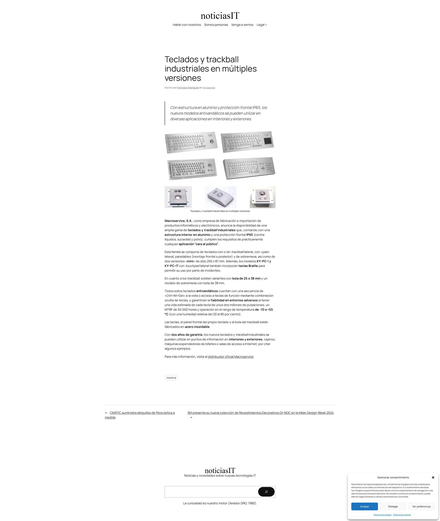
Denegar (393, 506)
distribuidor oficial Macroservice (231, 357)
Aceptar (364, 506)
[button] (433, 477)
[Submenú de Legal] (266, 25)
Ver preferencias (421, 506)
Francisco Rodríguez (188, 87)
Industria (171, 377)
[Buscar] (266, 492)
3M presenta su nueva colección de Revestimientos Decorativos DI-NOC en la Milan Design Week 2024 (261, 413)
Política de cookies (382, 514)
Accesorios (209, 87)
